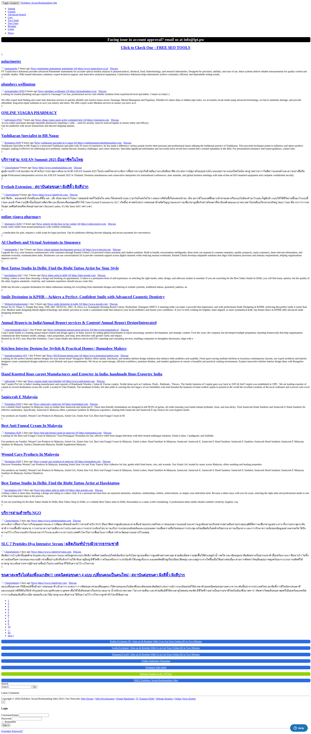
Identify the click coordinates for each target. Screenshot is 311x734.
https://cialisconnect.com (93, 224)
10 (9, 627)
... (9, 629)
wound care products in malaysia (57, 461)
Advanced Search (17, 14)
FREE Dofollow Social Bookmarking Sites (156, 680)
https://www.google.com (95, 304)
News (11, 33)
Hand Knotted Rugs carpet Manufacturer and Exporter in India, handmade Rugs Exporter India (81, 374)
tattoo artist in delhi (57, 275)
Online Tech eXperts (185, 698)
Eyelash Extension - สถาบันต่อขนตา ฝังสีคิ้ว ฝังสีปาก (44, 187)
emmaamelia (11, 68)
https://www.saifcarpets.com (80, 381)
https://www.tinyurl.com (98, 249)
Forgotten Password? (12, 731)
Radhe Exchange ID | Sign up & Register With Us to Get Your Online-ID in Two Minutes (156, 641)
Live (10, 17)
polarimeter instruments (49, 68)
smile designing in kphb (66, 304)
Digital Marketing (125, 698)
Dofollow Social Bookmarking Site (39, 2)
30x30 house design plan (66, 355)
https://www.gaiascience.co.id (93, 68)
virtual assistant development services (63, 249)
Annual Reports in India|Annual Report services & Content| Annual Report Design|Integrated (78, 322)
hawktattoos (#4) (13, 275)
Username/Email (9, 715)
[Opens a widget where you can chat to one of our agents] (299, 728)
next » (11, 635)
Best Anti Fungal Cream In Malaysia (31, 425)
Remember (10, 721)
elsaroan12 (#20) (13, 224)
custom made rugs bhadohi (48, 381)
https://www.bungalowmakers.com (101, 355)
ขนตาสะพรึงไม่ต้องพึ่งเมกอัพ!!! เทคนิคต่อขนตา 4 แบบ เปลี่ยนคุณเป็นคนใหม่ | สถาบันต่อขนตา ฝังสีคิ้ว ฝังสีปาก (93, 575)
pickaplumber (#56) (15, 91)
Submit (11, 8)
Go (34, 687)
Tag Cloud (13, 20)
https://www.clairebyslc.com (53, 194)
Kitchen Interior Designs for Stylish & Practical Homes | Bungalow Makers (64, 348)
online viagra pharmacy (21, 217)
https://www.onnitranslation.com (55, 167)
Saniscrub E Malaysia (19, 397)
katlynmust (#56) (13, 120)
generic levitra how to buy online (60, 224)
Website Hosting (164, 698)
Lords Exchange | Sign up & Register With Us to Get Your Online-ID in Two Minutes (156, 648)
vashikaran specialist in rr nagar (57, 142)
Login (11, 29)
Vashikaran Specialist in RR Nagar (30, 135)
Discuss (114, 68)
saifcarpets (10, 381)
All (75, 68)
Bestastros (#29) (13, 142)
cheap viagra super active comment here (62, 120)
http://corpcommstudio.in (106, 329)
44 (9, 632)
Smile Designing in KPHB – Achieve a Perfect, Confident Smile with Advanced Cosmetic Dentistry (83, 297)
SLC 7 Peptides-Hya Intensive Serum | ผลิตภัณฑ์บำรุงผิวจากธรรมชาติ (60, 544)
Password (6, 718)
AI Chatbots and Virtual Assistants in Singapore (41, 242)
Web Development (104, 698)
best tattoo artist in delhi (53, 490)
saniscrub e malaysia (50, 404)
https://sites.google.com (84, 275)
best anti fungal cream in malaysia (57, 432)
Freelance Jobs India (155, 667)
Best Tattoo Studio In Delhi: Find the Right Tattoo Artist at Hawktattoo (60, 483)
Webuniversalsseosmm (16, 304)
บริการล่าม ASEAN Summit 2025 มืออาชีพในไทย (42, 159)
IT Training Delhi (145, 698)
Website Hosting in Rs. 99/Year (156, 674)
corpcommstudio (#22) (16, 329)
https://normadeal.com (76, 404)
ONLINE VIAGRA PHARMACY (29, 113)
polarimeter (11, 61)
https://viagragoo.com (98, 120)
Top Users (13, 23)
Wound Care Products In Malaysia (30, 454)
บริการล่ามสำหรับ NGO (21, 513)
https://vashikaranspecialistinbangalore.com (99, 142)
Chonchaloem (12, 167)
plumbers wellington (18, 84)
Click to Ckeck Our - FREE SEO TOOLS (155, 47)
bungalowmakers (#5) (16, 355)
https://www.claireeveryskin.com (54, 551)
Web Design (87, 698)
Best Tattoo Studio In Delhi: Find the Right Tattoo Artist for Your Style (60, 268)
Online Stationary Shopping (156, 661)
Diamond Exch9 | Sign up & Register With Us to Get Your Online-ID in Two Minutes (156, 654)
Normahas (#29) (13, 404)
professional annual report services (71, 329)
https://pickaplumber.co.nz (83, 91)
